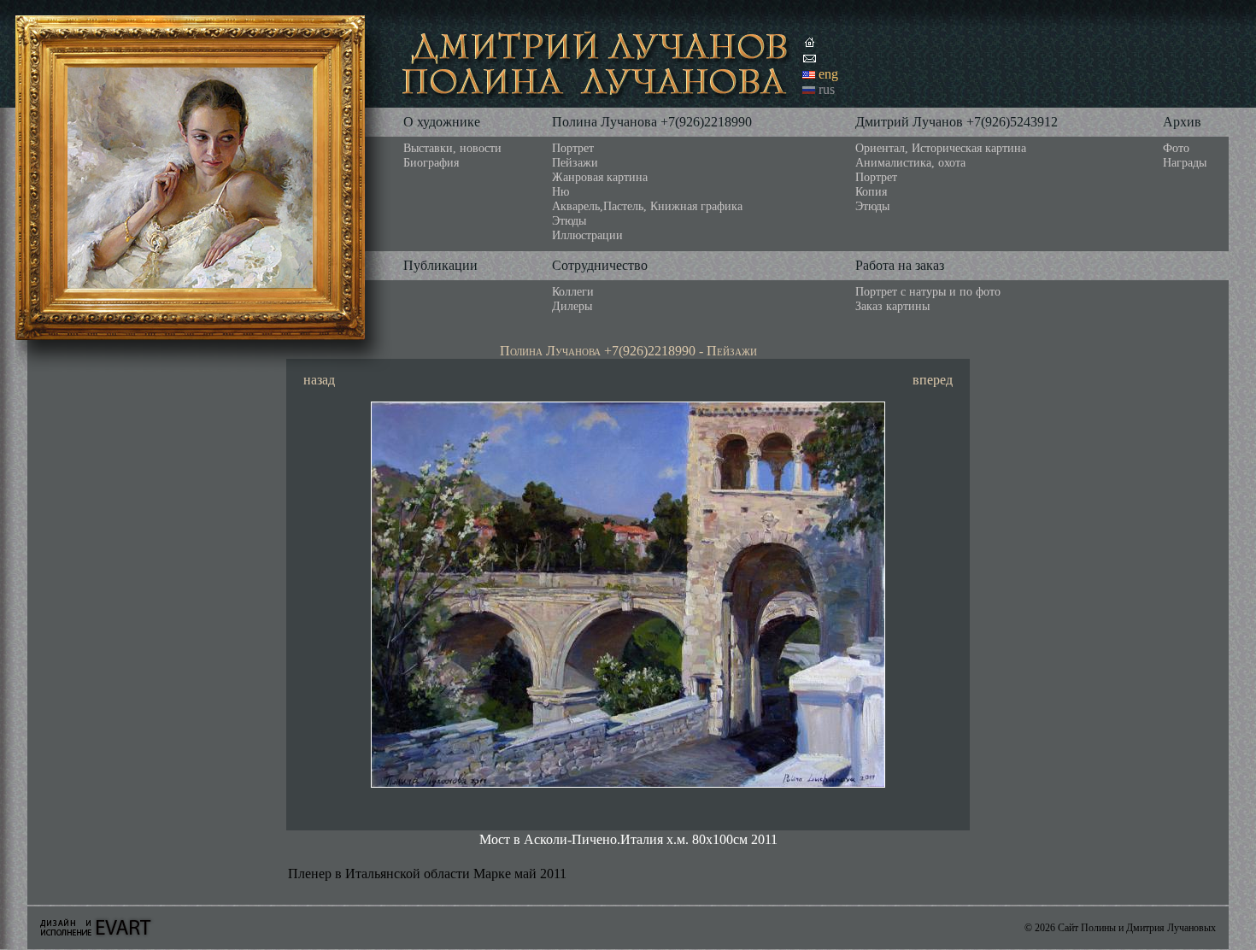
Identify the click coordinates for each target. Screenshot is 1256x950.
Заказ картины (892, 306)
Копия (871, 191)
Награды (1184, 162)
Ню (560, 191)
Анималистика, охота (910, 162)
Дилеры (572, 306)
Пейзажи (575, 162)
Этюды (569, 220)
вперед (933, 379)
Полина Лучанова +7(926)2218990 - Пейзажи (628, 350)
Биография (431, 162)
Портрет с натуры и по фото (928, 291)
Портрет (573, 148)
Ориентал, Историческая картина (940, 148)
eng (828, 74)
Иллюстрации (587, 235)
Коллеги (573, 291)
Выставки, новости (452, 148)
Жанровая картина (600, 177)
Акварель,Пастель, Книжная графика (647, 206)
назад (319, 379)
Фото (1176, 148)
